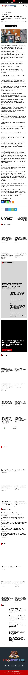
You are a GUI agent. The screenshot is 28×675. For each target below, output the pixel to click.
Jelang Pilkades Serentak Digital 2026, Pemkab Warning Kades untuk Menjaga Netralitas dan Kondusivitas (17, 300)
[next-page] (4, 539)
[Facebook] (6, 26)
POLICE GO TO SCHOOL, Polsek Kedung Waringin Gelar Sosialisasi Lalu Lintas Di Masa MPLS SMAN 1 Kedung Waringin (17, 632)
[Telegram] (15, 26)
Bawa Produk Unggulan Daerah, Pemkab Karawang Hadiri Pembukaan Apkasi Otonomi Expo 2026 (7, 239)
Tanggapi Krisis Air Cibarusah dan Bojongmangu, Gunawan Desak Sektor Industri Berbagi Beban (21, 239)
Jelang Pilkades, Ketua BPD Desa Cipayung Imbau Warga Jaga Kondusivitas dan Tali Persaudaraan (20, 255)
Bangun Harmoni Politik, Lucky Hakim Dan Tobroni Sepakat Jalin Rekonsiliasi (6, 402)
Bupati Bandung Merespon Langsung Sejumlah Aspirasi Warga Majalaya (7, 218)
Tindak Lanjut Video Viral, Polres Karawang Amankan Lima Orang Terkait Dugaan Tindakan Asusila (20, 599)
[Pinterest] (15, 666)
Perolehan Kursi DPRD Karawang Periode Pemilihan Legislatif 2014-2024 (20, 369)
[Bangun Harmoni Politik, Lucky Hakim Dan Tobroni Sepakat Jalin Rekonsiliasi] (7, 395)
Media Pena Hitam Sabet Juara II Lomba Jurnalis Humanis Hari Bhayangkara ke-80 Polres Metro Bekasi (17, 639)
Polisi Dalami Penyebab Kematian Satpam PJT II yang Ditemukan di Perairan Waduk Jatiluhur (12, 567)
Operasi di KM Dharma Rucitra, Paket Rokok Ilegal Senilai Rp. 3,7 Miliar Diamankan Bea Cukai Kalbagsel (13, 470)
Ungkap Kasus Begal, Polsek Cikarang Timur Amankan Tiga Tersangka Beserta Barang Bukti (20, 583)
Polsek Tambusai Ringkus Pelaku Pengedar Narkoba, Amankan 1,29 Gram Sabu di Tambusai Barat (20, 503)
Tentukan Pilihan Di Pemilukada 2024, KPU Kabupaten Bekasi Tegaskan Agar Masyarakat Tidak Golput (20, 419)
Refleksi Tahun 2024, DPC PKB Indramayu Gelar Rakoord (20, 384)
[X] (5, 202)
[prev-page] (2, 539)
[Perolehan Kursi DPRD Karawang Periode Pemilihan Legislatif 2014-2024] (21, 362)
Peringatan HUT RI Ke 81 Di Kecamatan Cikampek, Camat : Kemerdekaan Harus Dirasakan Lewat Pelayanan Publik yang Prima (18, 314)
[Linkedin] (12, 666)
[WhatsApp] (12, 26)
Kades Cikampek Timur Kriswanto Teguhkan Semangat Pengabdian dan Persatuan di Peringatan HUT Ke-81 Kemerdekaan (17, 307)
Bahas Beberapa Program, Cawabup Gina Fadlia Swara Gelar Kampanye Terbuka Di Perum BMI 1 (20, 403)
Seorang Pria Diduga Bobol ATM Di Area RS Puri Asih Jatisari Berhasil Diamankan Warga (20, 486)
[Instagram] (10, 202)
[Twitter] (9, 26)
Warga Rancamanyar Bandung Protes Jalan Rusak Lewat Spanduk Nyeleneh (22, 219)
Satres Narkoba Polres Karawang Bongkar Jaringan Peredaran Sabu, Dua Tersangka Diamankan (7, 599)
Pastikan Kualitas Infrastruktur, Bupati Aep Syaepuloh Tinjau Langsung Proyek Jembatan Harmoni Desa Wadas (7, 255)
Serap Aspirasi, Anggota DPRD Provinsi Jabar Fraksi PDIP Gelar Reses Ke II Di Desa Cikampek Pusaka (7, 370)
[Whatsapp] (8, 202)
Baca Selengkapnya (7, 350)
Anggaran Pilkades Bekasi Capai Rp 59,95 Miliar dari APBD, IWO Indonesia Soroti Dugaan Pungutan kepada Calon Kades (13, 534)
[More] (13, 202)
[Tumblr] (19, 666)
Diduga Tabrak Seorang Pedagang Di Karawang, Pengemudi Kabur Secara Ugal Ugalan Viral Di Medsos (7, 503)
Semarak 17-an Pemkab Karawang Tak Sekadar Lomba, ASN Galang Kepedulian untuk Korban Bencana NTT (17, 294)
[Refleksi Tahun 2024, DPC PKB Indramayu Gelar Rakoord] (21, 378)
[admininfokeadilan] (2, 22)
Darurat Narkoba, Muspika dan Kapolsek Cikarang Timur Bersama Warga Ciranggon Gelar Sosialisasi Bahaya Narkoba (17, 624)
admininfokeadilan (9, 21)
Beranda (2, 12)
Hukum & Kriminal (8, 12)
